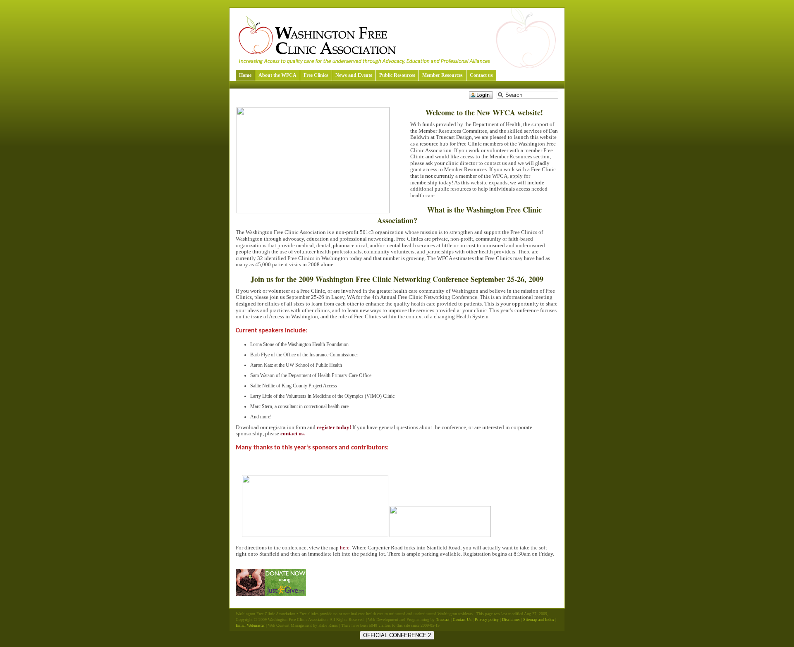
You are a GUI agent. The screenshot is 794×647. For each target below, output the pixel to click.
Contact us (481, 75)
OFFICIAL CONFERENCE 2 (397, 635)
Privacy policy (487, 619)
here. (345, 547)
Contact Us (462, 619)
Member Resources (442, 75)
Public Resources (397, 75)
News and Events (353, 75)
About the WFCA (277, 75)
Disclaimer (511, 619)
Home (245, 75)
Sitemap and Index (538, 619)
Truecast (443, 619)
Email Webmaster (250, 625)
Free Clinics (316, 75)
